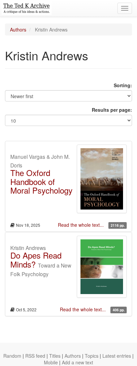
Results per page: (112, 109)
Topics (91, 355)
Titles (55, 355)
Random (12, 355)
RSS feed (35, 355)
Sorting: (123, 85)
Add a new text (77, 362)
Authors (18, 29)
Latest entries (116, 355)
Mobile (51, 362)
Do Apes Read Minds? (36, 259)
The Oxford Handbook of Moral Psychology (41, 181)
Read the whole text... (81, 224)
